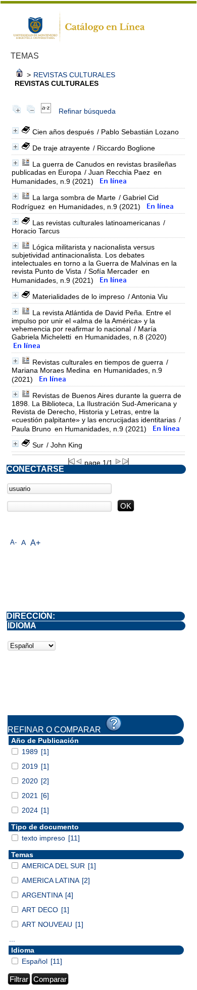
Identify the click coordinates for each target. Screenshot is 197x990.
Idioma (22, 950)
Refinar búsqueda (87, 111)
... (12, 939)
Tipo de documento (45, 827)
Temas (22, 855)
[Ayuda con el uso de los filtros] (114, 724)
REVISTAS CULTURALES (74, 75)
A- (13, 542)
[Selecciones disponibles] (46, 111)
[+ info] (15, 130)
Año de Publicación (45, 740)
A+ (35, 542)
